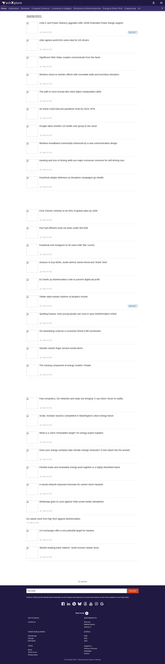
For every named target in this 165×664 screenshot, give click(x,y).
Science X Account (90, 648)
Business (25, 8)
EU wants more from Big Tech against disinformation (53, 519)
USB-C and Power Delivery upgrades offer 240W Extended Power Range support (81, 23)
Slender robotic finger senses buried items (61, 348)
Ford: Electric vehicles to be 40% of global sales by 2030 (68, 210)
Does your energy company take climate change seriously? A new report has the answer (84, 450)
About (30, 650)
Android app (32, 636)
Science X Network (95, 659)
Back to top (80, 613)
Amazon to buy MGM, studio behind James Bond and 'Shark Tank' (73, 262)
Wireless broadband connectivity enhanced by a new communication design (78, 143)
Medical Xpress (89, 624)
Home (4, 8)
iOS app (31, 638)
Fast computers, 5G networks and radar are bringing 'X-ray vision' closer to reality (81, 398)
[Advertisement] (82, 200)
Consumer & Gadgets (61, 8)
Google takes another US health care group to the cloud (68, 126)
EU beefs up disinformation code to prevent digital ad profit (69, 279)
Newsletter (88, 651)
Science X (87, 627)
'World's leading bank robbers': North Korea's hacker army (69, 547)
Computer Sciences (41, 8)
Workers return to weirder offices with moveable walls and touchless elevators (79, 74)
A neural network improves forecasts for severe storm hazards (71, 484)
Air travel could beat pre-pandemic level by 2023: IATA (67, 109)
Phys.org (87, 622)
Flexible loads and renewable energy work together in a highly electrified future (79, 467)
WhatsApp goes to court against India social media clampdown (71, 501)
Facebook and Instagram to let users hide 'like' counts (66, 245)
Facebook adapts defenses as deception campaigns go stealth (71, 177)
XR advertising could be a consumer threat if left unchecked (70, 331)
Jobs (85, 641)
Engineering (130, 8)
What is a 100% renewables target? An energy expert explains (71, 433)
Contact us (31, 622)
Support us (88, 646)
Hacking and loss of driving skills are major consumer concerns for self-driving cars (81, 160)
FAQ (85, 638)
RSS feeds (31, 641)
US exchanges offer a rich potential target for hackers (66, 530)
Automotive (14, 8)
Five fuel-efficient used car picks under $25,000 (63, 228)
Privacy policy (33, 655)
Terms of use (32, 652)
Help (85, 636)
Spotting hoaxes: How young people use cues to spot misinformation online (78, 314)
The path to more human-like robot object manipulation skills (70, 91)
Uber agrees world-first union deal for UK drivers (64, 40)
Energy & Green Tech (113, 8)
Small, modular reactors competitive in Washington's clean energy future (76, 415)
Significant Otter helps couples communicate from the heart (69, 57)
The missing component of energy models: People (65, 365)
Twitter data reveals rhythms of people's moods (63, 296)
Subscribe (132, 591)
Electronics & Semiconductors (87, 8)
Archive (86, 653)
